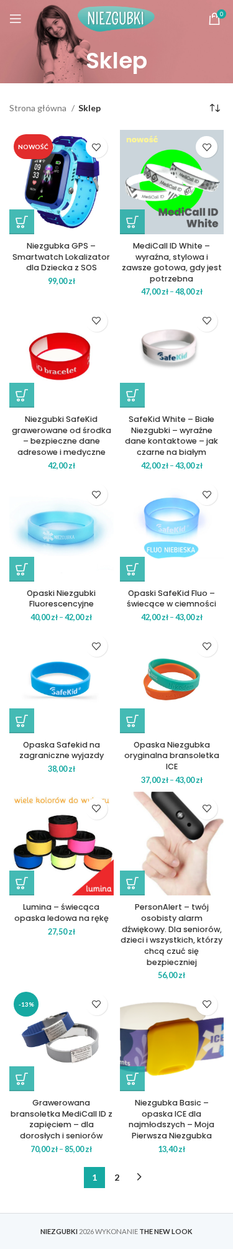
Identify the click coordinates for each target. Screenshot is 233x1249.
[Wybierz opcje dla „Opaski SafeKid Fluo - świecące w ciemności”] (132, 569)
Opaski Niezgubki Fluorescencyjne (61, 599)
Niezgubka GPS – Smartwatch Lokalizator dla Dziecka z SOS (61, 256)
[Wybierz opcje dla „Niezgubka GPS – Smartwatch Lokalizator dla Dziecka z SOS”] (21, 221)
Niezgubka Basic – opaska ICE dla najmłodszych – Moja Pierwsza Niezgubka (171, 1119)
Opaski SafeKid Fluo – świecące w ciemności (171, 599)
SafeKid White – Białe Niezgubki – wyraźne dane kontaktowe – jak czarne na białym (171, 435)
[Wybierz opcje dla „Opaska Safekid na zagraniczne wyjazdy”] (21, 720)
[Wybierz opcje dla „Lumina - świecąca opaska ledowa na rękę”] (21, 883)
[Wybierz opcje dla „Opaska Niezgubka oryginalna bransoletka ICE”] (132, 720)
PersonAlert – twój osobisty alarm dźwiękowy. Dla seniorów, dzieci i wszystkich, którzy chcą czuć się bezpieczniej (171, 934)
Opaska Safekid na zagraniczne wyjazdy (61, 750)
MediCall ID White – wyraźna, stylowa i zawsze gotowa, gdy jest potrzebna (172, 262)
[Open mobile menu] (15, 18)
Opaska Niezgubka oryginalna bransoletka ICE (171, 755)
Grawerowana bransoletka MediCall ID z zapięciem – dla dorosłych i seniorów (61, 1119)
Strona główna (38, 108)
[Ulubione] (96, 147)
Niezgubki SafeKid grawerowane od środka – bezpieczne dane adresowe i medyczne (61, 435)
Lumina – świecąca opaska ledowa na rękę (61, 912)
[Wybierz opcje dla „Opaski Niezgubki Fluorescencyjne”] (21, 569)
